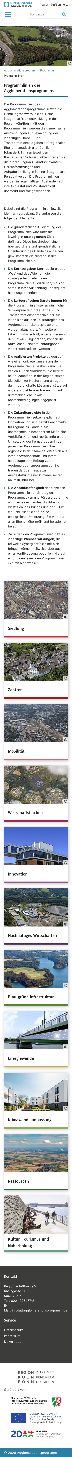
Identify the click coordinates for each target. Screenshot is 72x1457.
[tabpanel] (36, 46)
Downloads (12, 1342)
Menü (9, 13)
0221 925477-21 (23, 1301)
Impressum (12, 1336)
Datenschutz (13, 1330)
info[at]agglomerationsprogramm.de (39, 1310)
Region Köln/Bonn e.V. (54, 4)
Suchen (66, 14)
